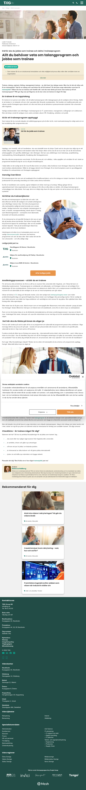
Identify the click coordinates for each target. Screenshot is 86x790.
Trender (40, 591)
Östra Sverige (6, 757)
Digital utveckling (51, 735)
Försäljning (5, 741)
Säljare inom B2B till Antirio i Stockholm (24, 263)
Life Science (49, 729)
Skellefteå (5, 705)
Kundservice (6, 731)
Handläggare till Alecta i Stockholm (22, 247)
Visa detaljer (74, 406)
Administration (7, 729)
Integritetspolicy (8, 642)
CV (16, 295)
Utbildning (48, 718)
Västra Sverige (7, 759)
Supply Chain (50, 746)
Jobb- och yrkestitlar (31, 591)
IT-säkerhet (49, 737)
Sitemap (5, 640)
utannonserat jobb (13, 234)
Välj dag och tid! (7, 615)
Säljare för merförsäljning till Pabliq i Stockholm (27, 255)
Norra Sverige (49, 761)
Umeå (4, 699)
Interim (47, 716)
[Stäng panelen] (83, 377)
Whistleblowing (7, 646)
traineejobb (6, 89)
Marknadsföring (7, 743)
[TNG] (9, 3)
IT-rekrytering (49, 731)
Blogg (7, 8)
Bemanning (6, 718)
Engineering (50, 742)
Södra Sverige (7, 761)
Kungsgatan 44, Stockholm (11, 621)
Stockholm (15, 250)
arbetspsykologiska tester (59, 295)
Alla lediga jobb (43, 273)
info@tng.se (6, 606)
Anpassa (41, 412)
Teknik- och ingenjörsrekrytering (55, 740)
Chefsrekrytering (7, 745)
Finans (4, 736)
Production (49, 744)
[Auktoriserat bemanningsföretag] (3, 657)
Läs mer (43, 78)
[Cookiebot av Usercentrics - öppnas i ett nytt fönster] (70, 376)
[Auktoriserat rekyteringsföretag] (6, 657)
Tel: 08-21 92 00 (7, 608)
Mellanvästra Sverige (52, 759)
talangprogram (40, 418)
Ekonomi (5, 733)
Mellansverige (49, 757)
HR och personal (7, 738)
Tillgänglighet (7, 644)
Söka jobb (35, 521)
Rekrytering (6, 716)
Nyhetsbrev (6, 638)
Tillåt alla (70, 412)
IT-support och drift (52, 733)
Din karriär (28, 521)
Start (3, 8)
